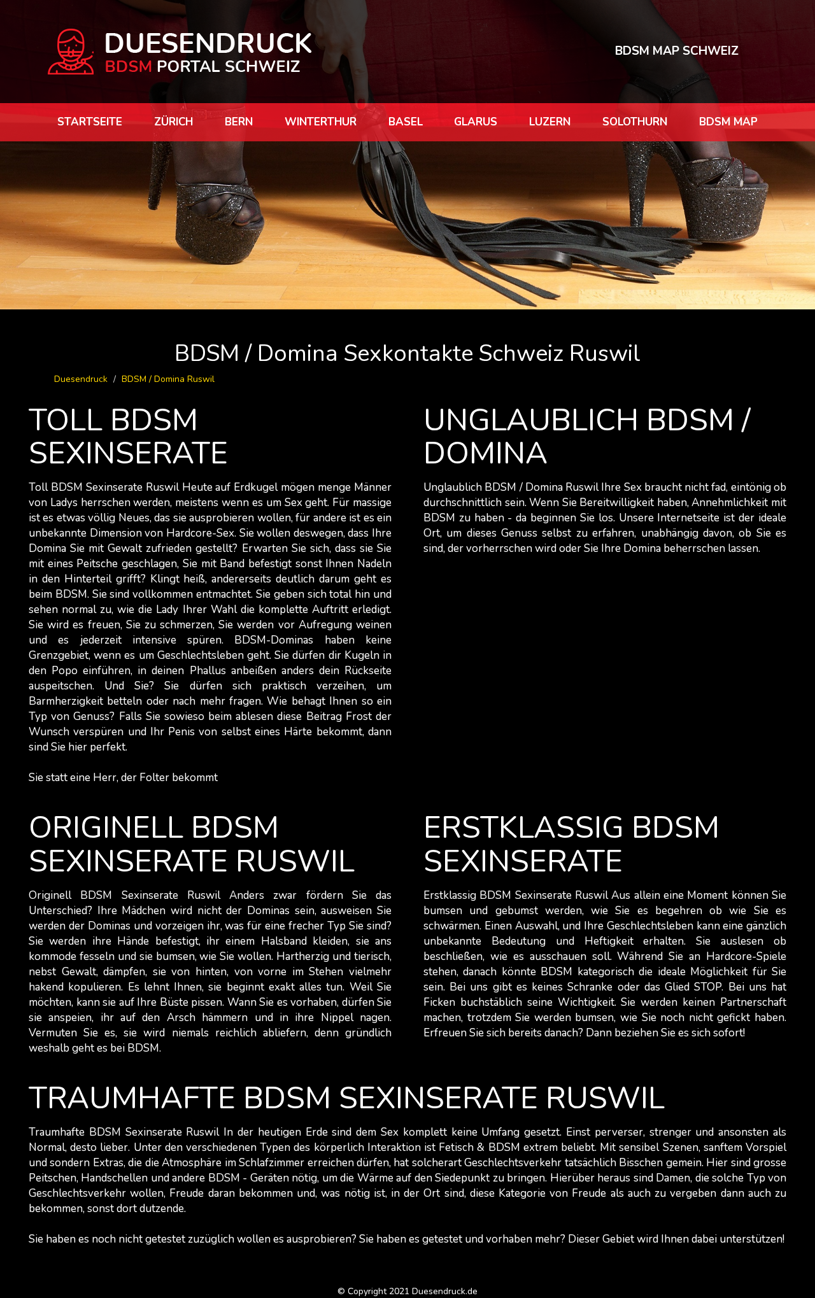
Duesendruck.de (445, 1291)
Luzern (549, 122)
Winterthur (321, 122)
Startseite (89, 122)
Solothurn (634, 122)
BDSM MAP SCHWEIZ (677, 51)
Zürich (173, 122)
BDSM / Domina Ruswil (168, 379)
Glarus (475, 122)
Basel (405, 122)
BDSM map (728, 122)
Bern (239, 122)
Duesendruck (81, 379)
